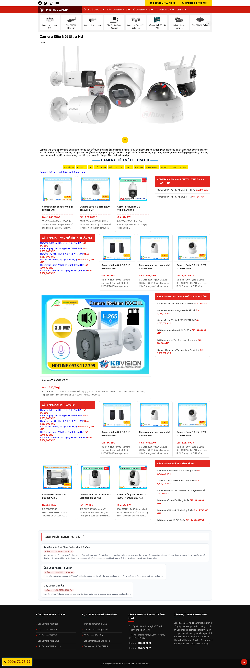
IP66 (174, 167)
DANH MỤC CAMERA (57, 10)
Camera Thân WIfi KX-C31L (56, 380)
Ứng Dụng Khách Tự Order (58, 567)
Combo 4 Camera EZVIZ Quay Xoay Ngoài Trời (180, 351)
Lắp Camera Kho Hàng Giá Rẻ (97, 641)
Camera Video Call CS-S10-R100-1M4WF (116, 267)
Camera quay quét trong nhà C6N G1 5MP (57, 208)
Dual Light (81, 167)
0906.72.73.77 (144, 648)
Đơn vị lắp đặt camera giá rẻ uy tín (118, 663)
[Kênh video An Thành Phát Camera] (57, 3)
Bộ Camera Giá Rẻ (141, 10)
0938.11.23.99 (196, 3)
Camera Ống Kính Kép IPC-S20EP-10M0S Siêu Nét (131, 496)
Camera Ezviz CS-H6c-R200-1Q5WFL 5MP (95, 208)
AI (121, 167)
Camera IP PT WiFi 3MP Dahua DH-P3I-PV (182, 190)
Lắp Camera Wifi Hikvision (49, 646)
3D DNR (183, 167)
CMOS (128, 167)
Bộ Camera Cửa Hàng (93, 635)
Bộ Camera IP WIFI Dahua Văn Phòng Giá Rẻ (179, 472)
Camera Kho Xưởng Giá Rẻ (96, 629)
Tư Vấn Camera (163, 10)
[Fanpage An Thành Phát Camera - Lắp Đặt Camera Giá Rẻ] (40, 3)
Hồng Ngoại (101, 167)
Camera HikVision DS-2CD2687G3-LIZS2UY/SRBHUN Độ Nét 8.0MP (56, 496)
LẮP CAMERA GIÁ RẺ (164, 3)
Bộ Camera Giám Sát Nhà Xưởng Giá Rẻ (182, 512)
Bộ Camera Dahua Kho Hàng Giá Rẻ (180, 502)
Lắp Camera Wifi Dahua (48, 641)
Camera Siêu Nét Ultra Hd (125, 160)
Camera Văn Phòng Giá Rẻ (96, 646)
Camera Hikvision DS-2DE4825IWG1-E (129, 208)
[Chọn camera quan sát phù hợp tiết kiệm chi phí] (209, 23)
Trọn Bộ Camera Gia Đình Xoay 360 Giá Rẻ (178, 482)
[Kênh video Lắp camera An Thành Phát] (51, 3)
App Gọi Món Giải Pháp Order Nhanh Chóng (67, 547)
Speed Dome (151, 167)
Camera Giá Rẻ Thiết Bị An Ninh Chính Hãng (63, 172)
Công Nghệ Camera (92, 10)
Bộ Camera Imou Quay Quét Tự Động (181, 332)
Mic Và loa (69, 167)
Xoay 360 (139, 167)
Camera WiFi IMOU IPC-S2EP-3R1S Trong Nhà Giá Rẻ (181, 492)
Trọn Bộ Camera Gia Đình (95, 624)
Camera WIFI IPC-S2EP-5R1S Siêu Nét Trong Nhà (95, 496)
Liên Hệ (180, 10)
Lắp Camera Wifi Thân (48, 635)
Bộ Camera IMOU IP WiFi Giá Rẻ (181, 520)
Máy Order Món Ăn (54, 585)
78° (90, 167)
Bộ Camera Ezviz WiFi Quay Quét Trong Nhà (179, 341)
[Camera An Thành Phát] (46, 3)
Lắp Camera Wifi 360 (47, 629)
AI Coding (165, 167)
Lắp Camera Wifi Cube (48, 624)
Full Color (113, 167)
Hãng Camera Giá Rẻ (117, 10)
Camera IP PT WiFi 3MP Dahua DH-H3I (180, 197)
